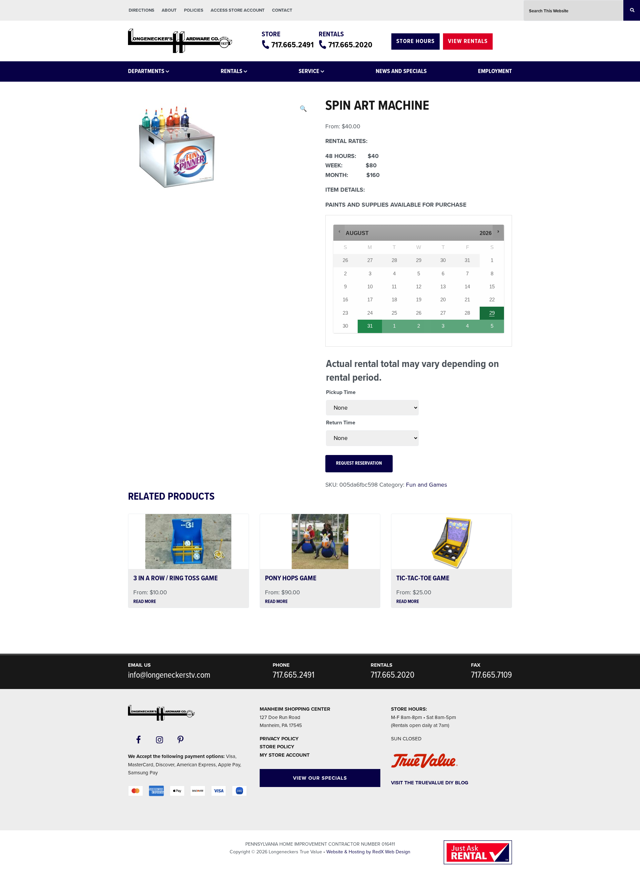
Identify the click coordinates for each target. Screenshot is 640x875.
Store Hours (415, 41)
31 (370, 326)
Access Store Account (238, 10)
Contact (282, 10)
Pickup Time (341, 392)
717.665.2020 (350, 45)
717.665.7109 (491, 675)
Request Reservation (359, 463)
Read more (144, 602)
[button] (303, 109)
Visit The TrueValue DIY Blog (429, 783)
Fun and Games (426, 484)
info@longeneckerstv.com (169, 675)
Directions (141, 10)
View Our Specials (320, 778)
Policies (193, 10)
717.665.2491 (292, 45)
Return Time (340, 422)
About (169, 10)
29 (492, 313)
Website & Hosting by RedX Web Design (368, 852)
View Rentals (468, 41)
